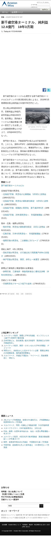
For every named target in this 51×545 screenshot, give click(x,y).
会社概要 (4, 524)
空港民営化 (28, 294)
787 (24, 515)
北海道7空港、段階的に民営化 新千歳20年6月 (23, 208)
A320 (35, 515)
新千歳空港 (29, 515)
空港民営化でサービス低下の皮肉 (17, 284)
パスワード (34, 7)
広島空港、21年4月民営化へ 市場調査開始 (21, 234)
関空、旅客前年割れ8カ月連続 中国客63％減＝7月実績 (26, 442)
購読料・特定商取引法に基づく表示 (39, 524)
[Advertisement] (25, 467)
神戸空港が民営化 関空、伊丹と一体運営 (21, 259)
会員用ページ (17, 12)
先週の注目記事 (19, 518)
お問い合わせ (26, 526)
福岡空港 (19, 515)
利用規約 (25, 524)
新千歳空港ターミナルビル (12, 186)
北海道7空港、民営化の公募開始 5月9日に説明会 (24, 194)
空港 (2, 17)
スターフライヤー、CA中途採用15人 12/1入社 (23, 428)
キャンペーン (11, 515)
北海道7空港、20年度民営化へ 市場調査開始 (22, 215)
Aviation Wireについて (14, 524)
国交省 (3, 515)
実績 (39, 515)
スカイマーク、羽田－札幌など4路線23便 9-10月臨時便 (26, 425)
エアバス (29, 518)
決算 (22, 294)
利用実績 (44, 515)
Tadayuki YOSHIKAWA (13, 31)
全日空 (34, 518)
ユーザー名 (34, 4)
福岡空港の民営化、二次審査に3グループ (20, 241)
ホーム (5, 12)
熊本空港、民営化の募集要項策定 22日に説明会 (24, 227)
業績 (17, 294)
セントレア (10, 518)
